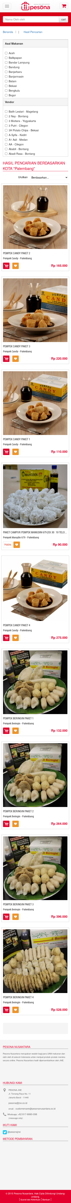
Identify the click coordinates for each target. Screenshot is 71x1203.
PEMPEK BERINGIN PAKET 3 (18, 904)
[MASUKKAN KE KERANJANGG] (7, 266)
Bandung (14, 67)
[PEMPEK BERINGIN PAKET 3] (35, 868)
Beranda (8, 32)
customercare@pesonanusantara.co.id (35, 1108)
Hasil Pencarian (33, 32)
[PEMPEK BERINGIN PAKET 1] (35, 682)
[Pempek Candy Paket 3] (35, 310)
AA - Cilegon (16, 144)
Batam (12, 81)
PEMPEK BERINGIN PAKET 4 (18, 997)
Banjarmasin (16, 76)
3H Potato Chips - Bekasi (24, 130)
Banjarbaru (15, 72)
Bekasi (13, 86)
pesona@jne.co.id (18, 1102)
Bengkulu (14, 90)
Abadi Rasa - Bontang (22, 153)
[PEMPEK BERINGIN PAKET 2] (35, 775)
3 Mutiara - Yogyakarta (22, 121)
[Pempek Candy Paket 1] (35, 403)
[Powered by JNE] (11, 1070)
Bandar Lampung (19, 62)
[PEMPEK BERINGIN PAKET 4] (35, 961)
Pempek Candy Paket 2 (16, 253)
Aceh (12, 53)
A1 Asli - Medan (18, 139)
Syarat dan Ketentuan (30, 1199)
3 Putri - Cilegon (18, 125)
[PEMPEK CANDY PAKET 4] (35, 589)
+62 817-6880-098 (27, 1114)
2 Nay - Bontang (18, 116)
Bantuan (46, 1199)
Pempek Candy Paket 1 (16, 439)
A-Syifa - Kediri (18, 135)
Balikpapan (15, 58)
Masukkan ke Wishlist (15, 266)
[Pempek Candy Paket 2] (35, 217)
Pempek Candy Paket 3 (16, 346)
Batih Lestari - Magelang (23, 111)
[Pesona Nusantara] (35, 5)
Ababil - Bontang (19, 149)
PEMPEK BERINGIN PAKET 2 (18, 811)
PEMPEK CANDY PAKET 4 (16, 625)
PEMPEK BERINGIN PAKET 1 (18, 718)
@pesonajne (14, 1131)
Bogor (12, 95)
